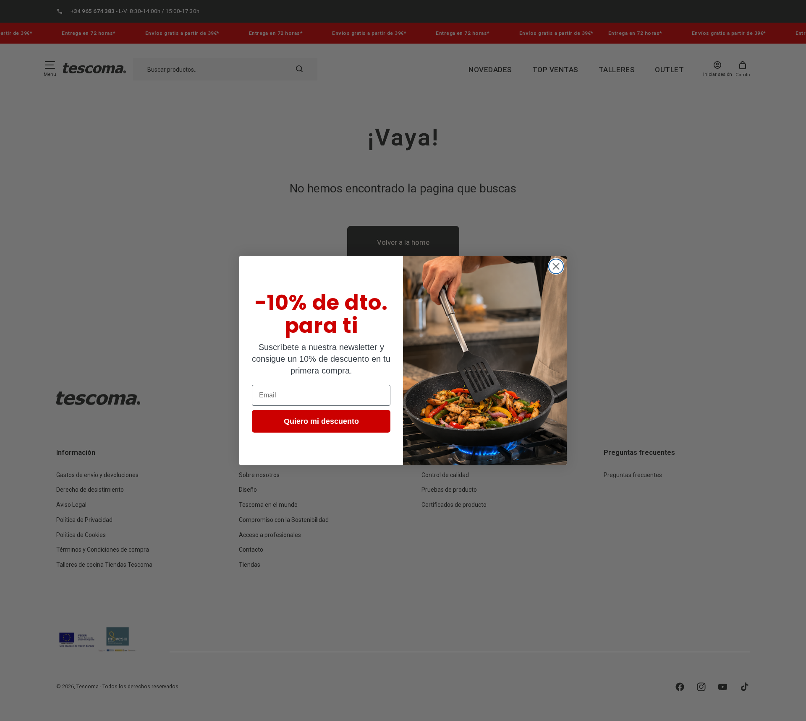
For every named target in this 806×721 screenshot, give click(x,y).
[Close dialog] (556, 266)
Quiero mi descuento (321, 421)
